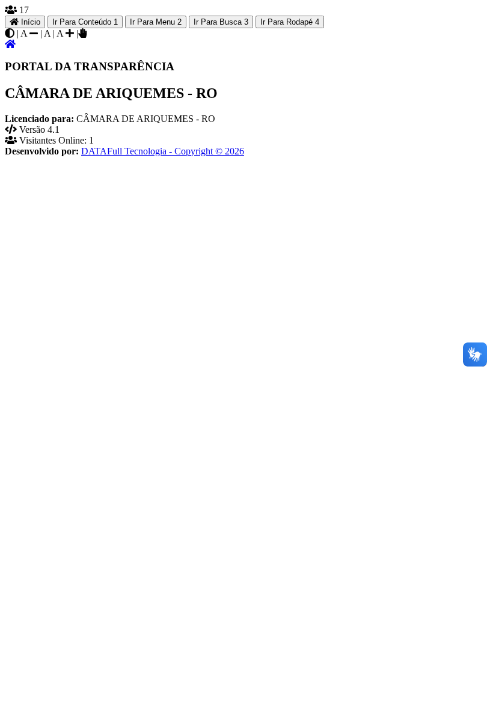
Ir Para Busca (221, 21)
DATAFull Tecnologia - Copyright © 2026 (162, 151)
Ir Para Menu (156, 21)
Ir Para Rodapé (289, 21)
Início (29, 21)
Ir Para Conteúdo (85, 21)
